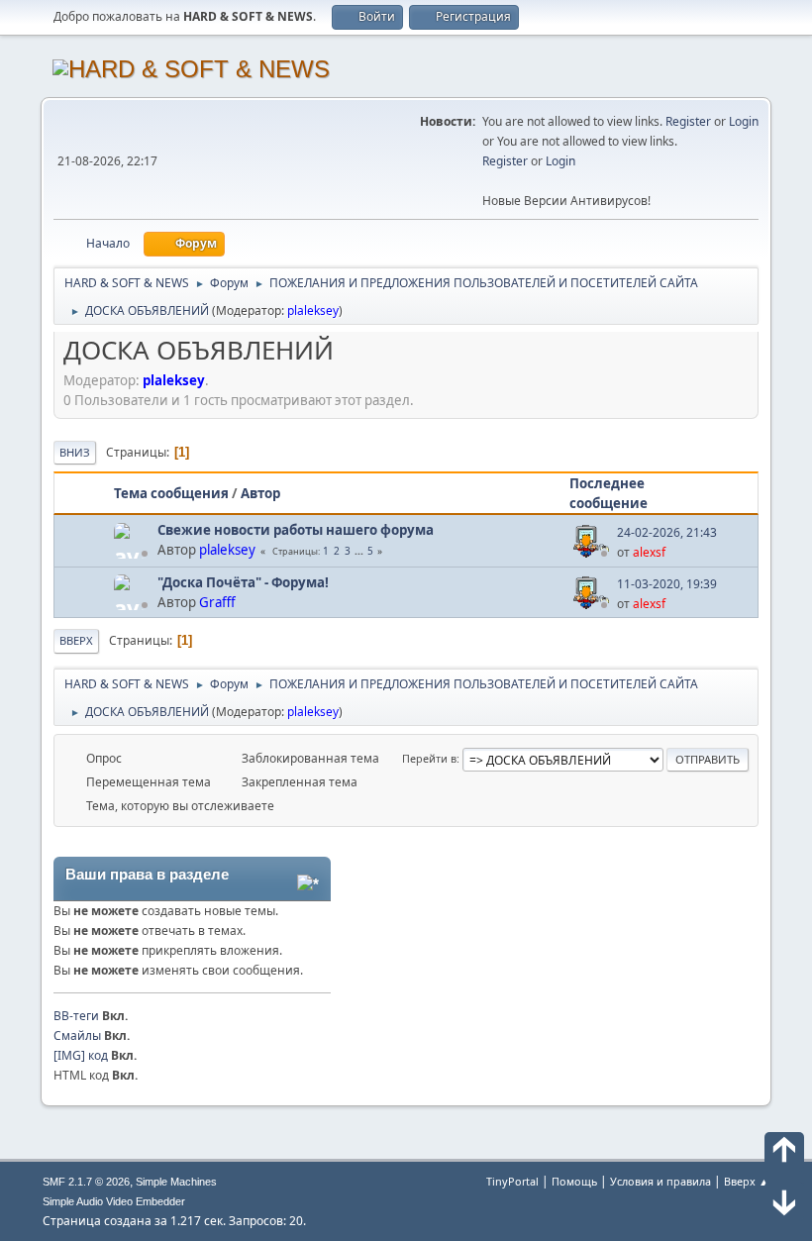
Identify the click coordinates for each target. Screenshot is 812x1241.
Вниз (74, 452)
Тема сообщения (171, 493)
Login (744, 121)
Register (688, 121)
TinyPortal (512, 1181)
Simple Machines (176, 1182)
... (360, 551)
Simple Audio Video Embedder (114, 1201)
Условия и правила (660, 1181)
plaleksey (313, 310)
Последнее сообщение (608, 493)
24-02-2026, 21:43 (667, 532)
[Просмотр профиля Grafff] (133, 604)
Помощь (574, 1181)
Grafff (217, 602)
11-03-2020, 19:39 (667, 583)
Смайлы (77, 1035)
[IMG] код (80, 1055)
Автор (260, 493)
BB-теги (76, 1015)
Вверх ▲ (746, 1181)
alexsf (649, 552)
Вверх (76, 640)
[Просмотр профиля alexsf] (593, 553)
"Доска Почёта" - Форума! (243, 582)
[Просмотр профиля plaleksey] (133, 553)
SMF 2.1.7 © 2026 (86, 1182)
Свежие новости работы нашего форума (295, 530)
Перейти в (429, 758)
